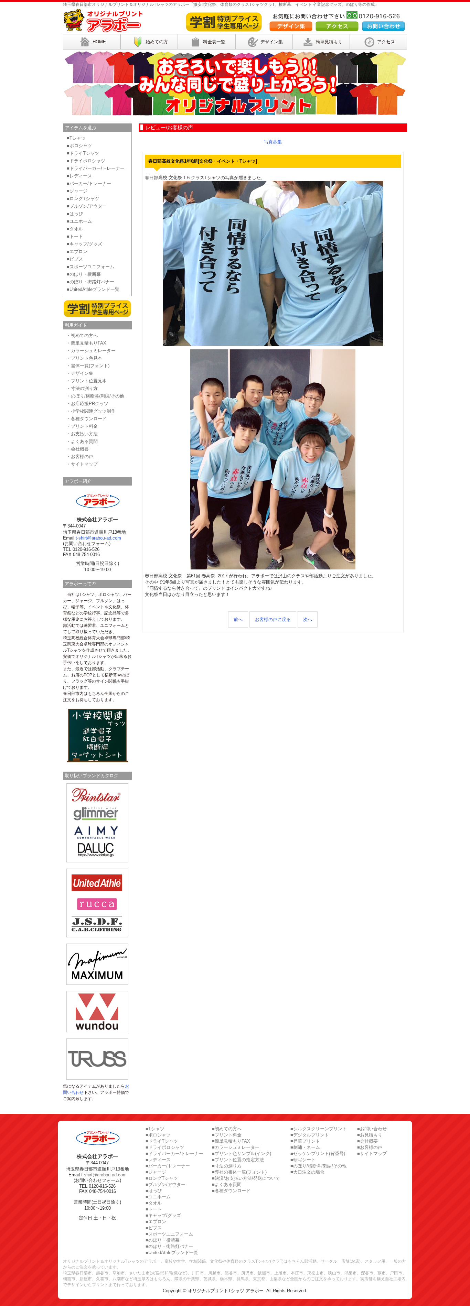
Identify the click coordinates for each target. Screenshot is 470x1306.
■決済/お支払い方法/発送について (246, 1178)
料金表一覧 (214, 41)
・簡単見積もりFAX (86, 343)
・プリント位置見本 (86, 380)
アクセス (386, 41)
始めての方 (157, 41)
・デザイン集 (79, 373)
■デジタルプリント (309, 1135)
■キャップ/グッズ (84, 244)
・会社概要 (77, 448)
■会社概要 (367, 1141)
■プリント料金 (227, 1135)
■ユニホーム (79, 221)
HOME (99, 41)
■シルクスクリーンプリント (318, 1128)
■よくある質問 (227, 1184)
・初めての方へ (82, 335)
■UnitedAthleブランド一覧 (93, 289)
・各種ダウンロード (86, 418)
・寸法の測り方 (82, 388)
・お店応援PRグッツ (87, 403)
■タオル (75, 228)
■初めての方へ (227, 1128)
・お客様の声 (79, 456)
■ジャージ (77, 191)
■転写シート (303, 1159)
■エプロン (77, 251)
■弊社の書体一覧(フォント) (239, 1172)
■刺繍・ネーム (305, 1147)
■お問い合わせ (372, 1128)
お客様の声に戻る (273, 619)
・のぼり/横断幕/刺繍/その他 (95, 396)
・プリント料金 (82, 426)
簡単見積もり (329, 41)
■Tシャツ (76, 138)
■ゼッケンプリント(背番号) (317, 1153)
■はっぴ (75, 213)
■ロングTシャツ (83, 198)
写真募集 (273, 141)
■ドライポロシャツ (86, 160)
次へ (307, 619)
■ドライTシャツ (83, 153)
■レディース (79, 175)
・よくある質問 (82, 441)
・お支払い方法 (82, 433)
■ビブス (75, 259)
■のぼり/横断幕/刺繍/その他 (318, 1165)
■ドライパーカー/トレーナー (96, 168)
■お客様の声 (369, 1147)
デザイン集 (271, 41)
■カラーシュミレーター (235, 1147)
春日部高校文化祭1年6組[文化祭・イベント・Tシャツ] (202, 161)
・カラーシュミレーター (91, 350)
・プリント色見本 (84, 358)
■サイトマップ (372, 1153)
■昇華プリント (305, 1141)
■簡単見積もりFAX (231, 1141)
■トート (75, 236)
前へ (238, 619)
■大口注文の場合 (307, 1172)
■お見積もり (369, 1135)
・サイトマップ (82, 464)
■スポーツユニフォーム (90, 266)
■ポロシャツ (79, 145)
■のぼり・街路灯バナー (90, 281)
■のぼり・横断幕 (84, 274)
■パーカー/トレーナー (89, 183)
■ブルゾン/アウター (87, 206)
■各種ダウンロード (231, 1190)
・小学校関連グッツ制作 (91, 411)
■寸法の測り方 (227, 1165)
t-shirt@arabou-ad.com (98, 538)
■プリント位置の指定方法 (238, 1159)
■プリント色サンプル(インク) (241, 1153)
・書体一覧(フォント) (87, 365)
